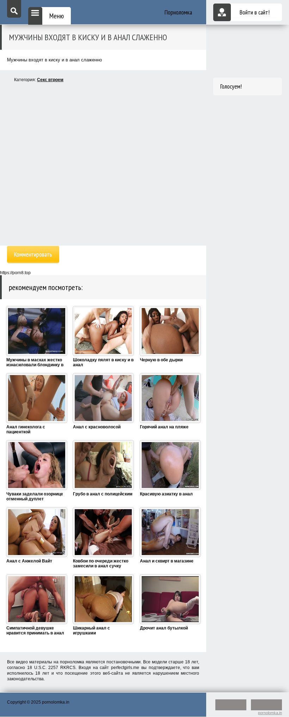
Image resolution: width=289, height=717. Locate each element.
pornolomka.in (270, 713)
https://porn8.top (15, 272)
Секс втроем (50, 79)
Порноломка (178, 12)
